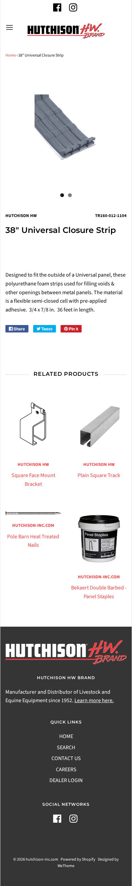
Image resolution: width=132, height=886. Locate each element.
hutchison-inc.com (33, 525)
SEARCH (66, 747)
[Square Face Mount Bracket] (33, 426)
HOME (66, 736)
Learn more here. (94, 700)
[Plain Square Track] (99, 426)
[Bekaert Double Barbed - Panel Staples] (99, 539)
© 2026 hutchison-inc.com (35, 859)
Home (10, 55)
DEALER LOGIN (66, 780)
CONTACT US (66, 758)
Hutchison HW (33, 464)
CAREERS (66, 769)
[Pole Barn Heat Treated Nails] (33, 513)
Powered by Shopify (78, 859)
